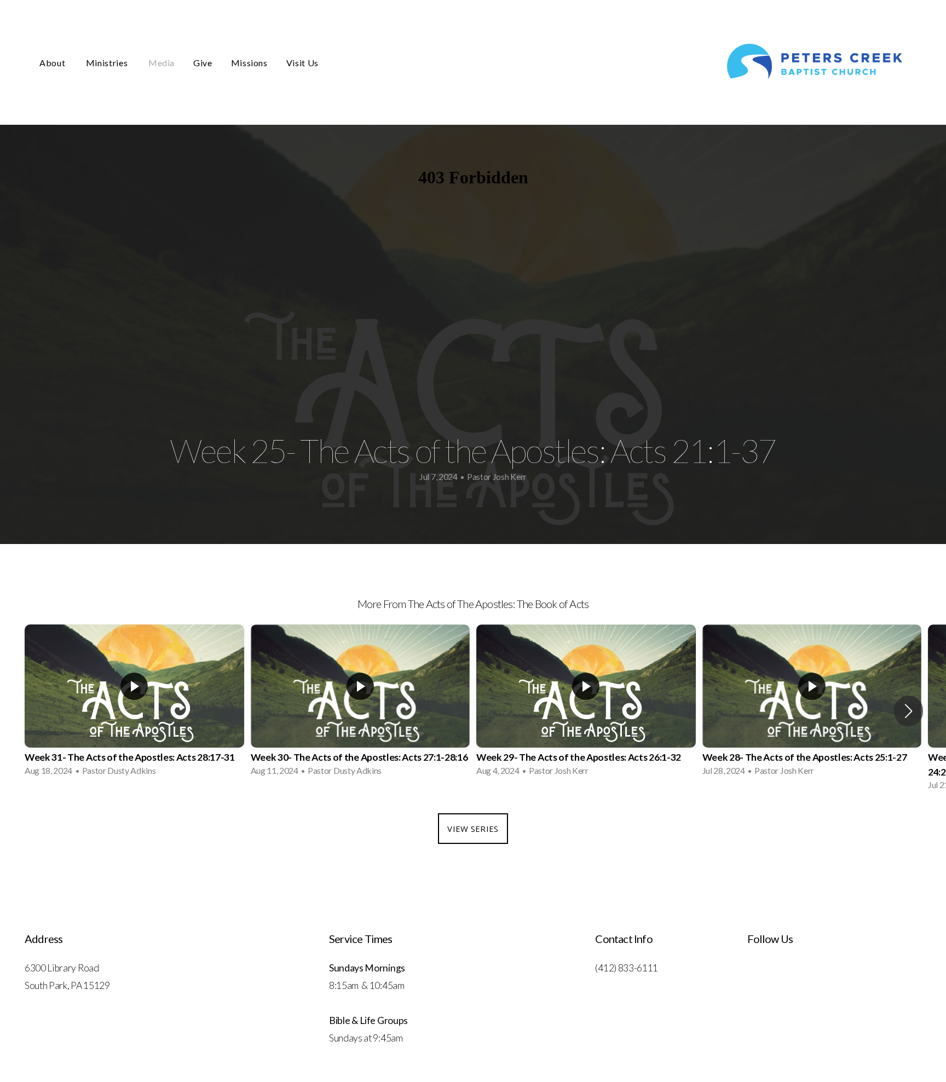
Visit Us (302, 62)
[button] (908, 711)
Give (202, 62)
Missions (249, 62)
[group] (134, 703)
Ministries (108, 62)
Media (161, 62)
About (53, 62)
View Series (472, 828)
